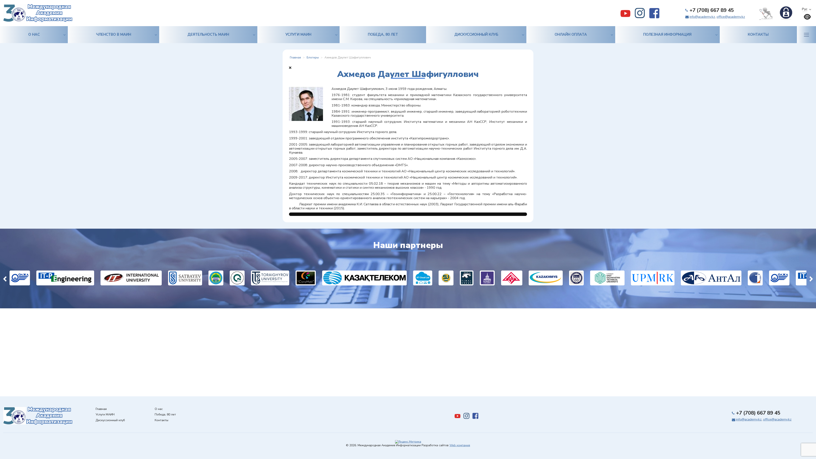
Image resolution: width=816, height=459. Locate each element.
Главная (101, 409)
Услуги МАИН (298, 34)
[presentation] (5, 278)
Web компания (459, 445)
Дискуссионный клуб (476, 34)
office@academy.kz (731, 16)
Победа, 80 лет (383, 34)
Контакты (758, 34)
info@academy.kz (702, 16)
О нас (34, 34)
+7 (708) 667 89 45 (712, 10)
